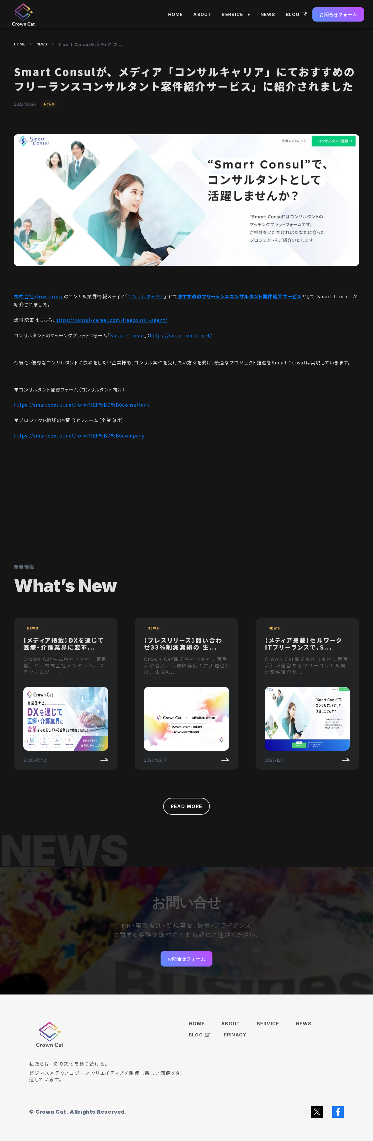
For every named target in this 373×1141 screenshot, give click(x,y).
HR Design (233, 38)
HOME (19, 44)
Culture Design (230, 50)
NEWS (41, 44)
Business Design (232, 27)
